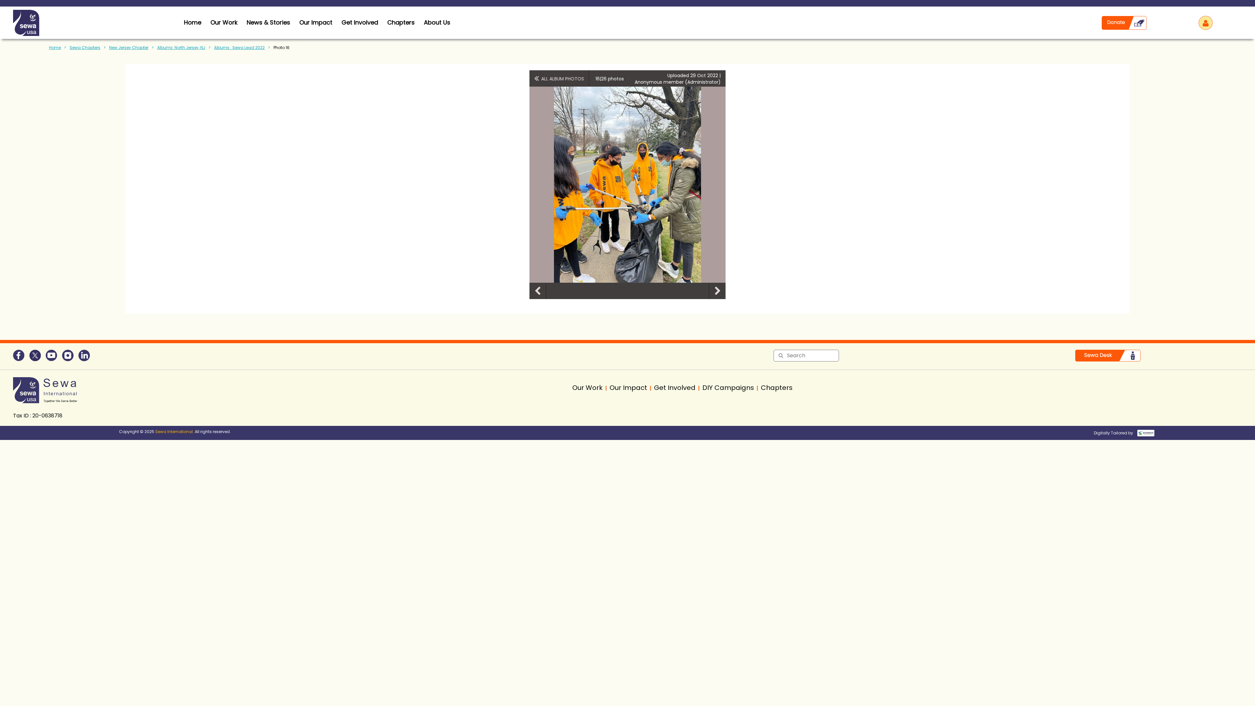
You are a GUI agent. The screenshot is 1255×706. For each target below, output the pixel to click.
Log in (1205, 23)
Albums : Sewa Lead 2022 (239, 47)
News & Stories (268, 22)
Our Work (224, 22)
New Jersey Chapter (128, 47)
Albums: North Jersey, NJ (181, 47)
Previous (537, 291)
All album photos (562, 79)
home (192, 22)
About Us (437, 22)
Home (55, 47)
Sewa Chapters (85, 47)
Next (717, 291)
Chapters (401, 22)
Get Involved (360, 22)
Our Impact (315, 22)
